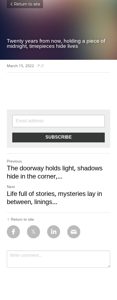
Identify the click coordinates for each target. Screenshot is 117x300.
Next (11, 187)
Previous (14, 161)
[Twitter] (33, 231)
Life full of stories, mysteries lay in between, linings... (54, 198)
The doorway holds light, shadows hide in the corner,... (55, 173)
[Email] (73, 231)
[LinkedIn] (53, 231)
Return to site (27, 4)
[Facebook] (13, 231)
